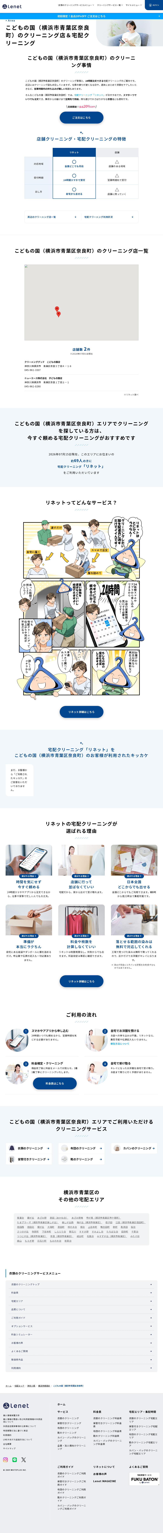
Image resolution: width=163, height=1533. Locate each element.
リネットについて (104, 1467)
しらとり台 (60, 1231)
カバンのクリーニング (137, 1148)
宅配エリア (17, 1301)
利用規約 (16, 1368)
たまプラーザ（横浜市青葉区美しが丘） (38, 1222)
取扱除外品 (17, 1359)
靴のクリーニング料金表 (106, 1435)
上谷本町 (92, 1227)
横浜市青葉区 (44, 1385)
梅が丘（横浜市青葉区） (89, 1222)
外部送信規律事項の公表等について (19, 1426)
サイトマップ (9, 1448)
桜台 (133, 1227)
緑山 (19, 1240)
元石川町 (41, 1240)
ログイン (156, 5)
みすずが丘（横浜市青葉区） (112, 1236)
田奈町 (124, 1231)
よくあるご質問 (19, 1351)
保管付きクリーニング (32, 1159)
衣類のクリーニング (30, 1148)
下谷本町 (46, 1231)
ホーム (8, 1385)
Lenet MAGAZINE (104, 1481)
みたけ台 (135, 1236)
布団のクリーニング (83, 1148)
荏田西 (20, 1227)
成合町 (80, 1236)
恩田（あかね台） (59, 1217)
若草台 (67, 1240)
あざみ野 (41, 1217)
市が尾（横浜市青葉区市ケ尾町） (103, 1217)
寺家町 (35, 1231)
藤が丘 (30, 1217)
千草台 (134, 1231)
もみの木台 (55, 1240)
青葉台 (20, 1217)
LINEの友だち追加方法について (17, 1439)
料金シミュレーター (22, 1334)
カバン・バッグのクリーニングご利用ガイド (71, 1507)
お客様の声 (17, 1342)
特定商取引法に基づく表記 (15, 1430)
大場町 (50, 1227)
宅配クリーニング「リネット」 (90, 95)
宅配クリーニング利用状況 (98, 216)
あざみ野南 (77, 1217)
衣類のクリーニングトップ (25, 1284)
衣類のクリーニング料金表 (107, 1418)
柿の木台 (72, 1227)
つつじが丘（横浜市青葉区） (32, 1236)
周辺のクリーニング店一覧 (42, 216)
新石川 (72, 1231)
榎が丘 (40, 1227)
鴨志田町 (105, 1227)
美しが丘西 (68, 1222)
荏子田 (108, 1222)
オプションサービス (22, 1326)
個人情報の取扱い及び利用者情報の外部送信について (22, 1420)
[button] (57, 309)
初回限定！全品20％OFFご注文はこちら (81, 16)
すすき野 (84, 1231)
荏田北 (30, 1227)
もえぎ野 (29, 1240)
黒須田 (124, 1227)
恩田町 (61, 1227)
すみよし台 (97, 1231)
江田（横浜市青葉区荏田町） (131, 1222)
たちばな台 (112, 1231)
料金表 (14, 1292)
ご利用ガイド (18, 1317)
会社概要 (7, 1444)
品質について (18, 1309)
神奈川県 (31, 1385)
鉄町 (115, 1227)
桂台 (82, 1227)
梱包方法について (120, 1043)
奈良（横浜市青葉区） (62, 1236)
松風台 (90, 1236)
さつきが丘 (23, 1231)
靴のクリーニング (82, 1159)
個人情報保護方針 (11, 1415)
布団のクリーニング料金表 (107, 1431)
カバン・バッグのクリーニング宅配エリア (143, 1452)
